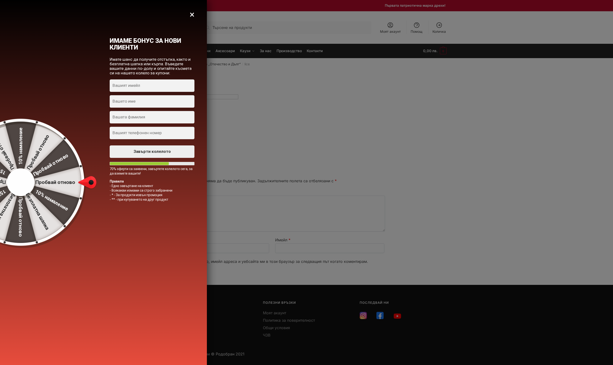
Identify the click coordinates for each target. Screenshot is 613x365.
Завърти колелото (152, 151)
